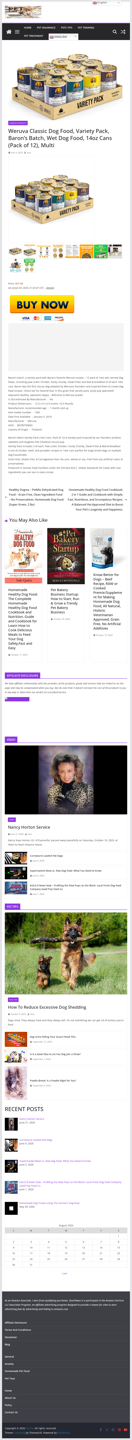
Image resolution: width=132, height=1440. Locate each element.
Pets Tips (66, 27)
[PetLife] (9, 32)
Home (27, 27)
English (60, 36)
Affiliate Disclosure (16, 1322)
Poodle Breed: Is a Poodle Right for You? (53, 1080)
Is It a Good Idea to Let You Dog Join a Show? (55, 1054)
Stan (29, 152)
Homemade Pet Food (17, 1371)
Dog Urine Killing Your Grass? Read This (53, 1036)
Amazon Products (18, 123)
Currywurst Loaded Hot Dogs (46, 855)
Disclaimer (11, 1337)
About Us (10, 1397)
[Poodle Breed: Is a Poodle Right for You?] (16, 1083)
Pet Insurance (46, 27)
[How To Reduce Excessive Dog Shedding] (66, 953)
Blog (7, 1344)
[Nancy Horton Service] (66, 780)
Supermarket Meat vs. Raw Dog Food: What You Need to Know (65, 870)
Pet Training (86, 27)
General (9, 1356)
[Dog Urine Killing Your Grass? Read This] (16, 1039)
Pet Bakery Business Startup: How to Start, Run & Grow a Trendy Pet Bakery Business (65, 600)
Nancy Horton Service (29, 827)
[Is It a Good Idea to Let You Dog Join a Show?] (16, 1056)
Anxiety (9, 1363)
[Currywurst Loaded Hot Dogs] (16, 858)
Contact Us (11, 1412)
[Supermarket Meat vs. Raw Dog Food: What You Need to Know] (16, 873)
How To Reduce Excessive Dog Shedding (47, 1007)
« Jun (64, 1273)
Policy (8, 1405)
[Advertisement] (66, 347)
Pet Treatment (33, 35)
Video (11, 820)
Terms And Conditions (18, 1329)
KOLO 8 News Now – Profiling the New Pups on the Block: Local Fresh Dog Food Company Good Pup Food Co (75, 887)
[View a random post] (123, 32)
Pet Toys (10, 1378)
